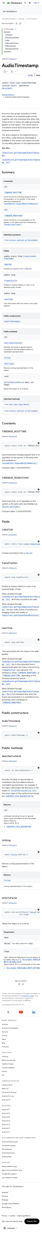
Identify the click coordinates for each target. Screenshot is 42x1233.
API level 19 (13, 59)
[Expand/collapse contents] (15, 29)
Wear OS (5, 1089)
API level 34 (13, 535)
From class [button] (17, 404)
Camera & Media (8, 1068)
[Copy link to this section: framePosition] (19, 563)
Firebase (5, 1200)
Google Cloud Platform (10, 1204)
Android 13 (6, 1124)
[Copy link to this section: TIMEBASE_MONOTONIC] (31, 478)
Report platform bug (9, 1166)
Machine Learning (8, 1060)
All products (6, 1207)
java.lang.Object (8, 95)
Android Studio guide (10, 1142)
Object (14, 85)
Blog (3, 1043)
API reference (10, 11)
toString (8, 364)
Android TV (6, 1100)
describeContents (12, 343)
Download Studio (8, 1153)
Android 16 (6, 1113)
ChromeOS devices (9, 1092)
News (4, 1039)
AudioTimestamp (11, 321)
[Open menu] (3, 3)
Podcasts (5, 1047)
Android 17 (6, 1110)
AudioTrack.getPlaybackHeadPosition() (20, 615)
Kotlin (30, 75)
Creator (26, 256)
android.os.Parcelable (27, 240)
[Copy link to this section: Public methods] (25, 748)
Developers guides (9, 1145)
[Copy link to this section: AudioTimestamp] (22, 721)
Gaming (5, 1056)
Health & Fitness (7, 1064)
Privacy (4, 1071)
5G (3, 1075)
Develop (21, 19)
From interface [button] (21, 240)
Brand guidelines (24, 1216)
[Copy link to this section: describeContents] (23, 756)
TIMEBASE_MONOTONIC (13, 216)
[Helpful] (16, 23)
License (12, 1216)
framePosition (10, 281)
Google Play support (9, 1174)
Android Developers (8, 19)
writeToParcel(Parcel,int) (23, 791)
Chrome (5, 1196)
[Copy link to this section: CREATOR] (15, 530)
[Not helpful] (20, 23)
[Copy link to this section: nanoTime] (14, 628)
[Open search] (25, 2)
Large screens (7, 1085)
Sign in (36, 3)
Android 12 (6, 1128)
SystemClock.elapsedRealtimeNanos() (21, 204)
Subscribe (32, 1221)
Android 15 (6, 1117)
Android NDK (7, 1157)
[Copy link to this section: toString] (12, 840)
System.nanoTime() (12, 224)
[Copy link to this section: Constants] (18, 423)
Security (5, 1032)
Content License (28, 996)
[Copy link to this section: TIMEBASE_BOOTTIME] (28, 431)
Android (5, 1024)
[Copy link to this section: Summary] (17, 172)
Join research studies (9, 1178)
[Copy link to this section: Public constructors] (30, 713)
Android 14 (6, 1121)
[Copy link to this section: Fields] (12, 522)
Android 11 (6, 1132)
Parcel (29, 269)
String (7, 358)
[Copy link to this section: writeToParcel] (19, 898)
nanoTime (8, 299)
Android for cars (8, 1096)
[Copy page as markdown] (12, 71)
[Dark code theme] (38, 443)
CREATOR (7, 264)
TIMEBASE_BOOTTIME (12, 192)
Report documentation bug (12, 1170)
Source (4, 1035)
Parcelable (7, 88)
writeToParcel (10, 382)
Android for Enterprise (10, 1028)
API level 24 (13, 436)
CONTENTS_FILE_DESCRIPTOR (18, 796)
